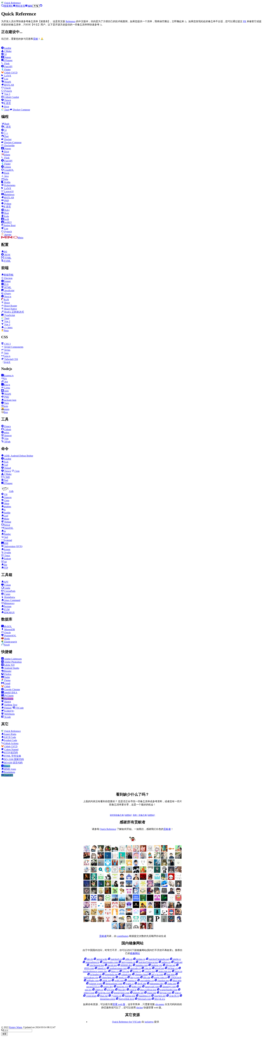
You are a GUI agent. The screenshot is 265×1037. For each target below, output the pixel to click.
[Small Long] (93, 872)
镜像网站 (135, 953)
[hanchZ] (157, 907)
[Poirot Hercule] (150, 921)
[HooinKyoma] (86, 907)
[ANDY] (115, 914)
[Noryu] (178, 921)
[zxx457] (108, 893)
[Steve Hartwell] (122, 850)
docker (139, 1007)
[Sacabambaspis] (122, 921)
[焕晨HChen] (164, 886)
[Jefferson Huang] (115, 850)
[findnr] (115, 872)
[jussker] (93, 879)
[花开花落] (150, 886)
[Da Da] (164, 865)
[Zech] (157, 914)
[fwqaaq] (86, 850)
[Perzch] (164, 921)
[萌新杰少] (164, 858)
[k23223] (178, 850)
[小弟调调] (132, 841)
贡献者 (167, 829)
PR (244, 21)
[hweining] (150, 872)
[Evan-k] (101, 879)
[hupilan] (143, 872)
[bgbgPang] (108, 886)
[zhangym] (108, 850)
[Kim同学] (108, 858)
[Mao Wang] (129, 900)
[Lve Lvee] (101, 865)
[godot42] (150, 879)
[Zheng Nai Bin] (136, 886)
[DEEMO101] (143, 907)
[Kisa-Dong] (157, 900)
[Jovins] (86, 872)
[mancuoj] (136, 865)
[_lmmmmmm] (115, 886)
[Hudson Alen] (136, 893)
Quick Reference (108, 829)
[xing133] (129, 893)
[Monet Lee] (122, 928)
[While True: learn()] (178, 914)
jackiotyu (149, 1021)
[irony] (164, 872)
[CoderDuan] (86, 886)
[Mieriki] (143, 928)
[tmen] (143, 893)
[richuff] (157, 858)
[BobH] (178, 907)
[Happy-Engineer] (86, 921)
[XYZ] (108, 872)
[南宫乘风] (136, 850)
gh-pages (159, 1004)
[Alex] (150, 850)
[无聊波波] (101, 893)
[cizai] (93, 886)
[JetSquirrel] (164, 900)
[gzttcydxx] (129, 879)
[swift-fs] (150, 893)
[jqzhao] (86, 879)
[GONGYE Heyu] (93, 907)
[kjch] (129, 872)
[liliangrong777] (115, 900)
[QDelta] (143, 921)
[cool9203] (178, 879)
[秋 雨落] (115, 858)
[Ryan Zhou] (129, 921)
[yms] (122, 893)
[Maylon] (101, 850)
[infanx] (157, 872)
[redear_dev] (122, 872)
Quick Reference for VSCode (126, 1021)
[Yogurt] (164, 914)
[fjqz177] (164, 879)
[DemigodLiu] (122, 907)
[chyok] (101, 886)
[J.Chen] (171, 872)
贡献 (35, 39)
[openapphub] (178, 893)
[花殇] (122, 914)
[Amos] (143, 865)
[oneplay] (122, 865)
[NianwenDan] (115, 928)
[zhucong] (136, 914)
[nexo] (164, 893)
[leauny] (122, 900)
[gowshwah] (143, 879)
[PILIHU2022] (171, 921)
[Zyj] (122, 886)
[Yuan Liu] (129, 858)
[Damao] (136, 907)
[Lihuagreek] (143, 900)
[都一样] (129, 886)
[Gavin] (157, 879)
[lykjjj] (101, 900)
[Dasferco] (129, 907)
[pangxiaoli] (129, 865)
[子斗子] (86, 893)
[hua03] (136, 872)
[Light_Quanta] (150, 900)
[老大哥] (86, 865)
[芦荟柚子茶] (157, 886)
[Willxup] (136, 858)
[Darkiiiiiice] (101, 858)
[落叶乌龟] (171, 886)
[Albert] (157, 865)
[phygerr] (171, 893)
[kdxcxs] (108, 879)
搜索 (4, 1034)
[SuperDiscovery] (101, 872)
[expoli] (171, 850)
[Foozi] (101, 907)
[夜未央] (93, 893)
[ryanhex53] (115, 865)
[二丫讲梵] (86, 858)
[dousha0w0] (108, 914)
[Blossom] (122, 858)
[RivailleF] (136, 921)
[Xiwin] (115, 921)
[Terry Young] (101, 921)
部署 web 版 (119, 1004)
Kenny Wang (15, 1027)
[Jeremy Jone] (171, 900)
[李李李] (171, 914)
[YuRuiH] (143, 858)
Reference (70, 21)
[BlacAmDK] (93, 914)
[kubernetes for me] (115, 879)
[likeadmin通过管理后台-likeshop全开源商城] (136, 900)
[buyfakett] (178, 858)
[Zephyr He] (150, 914)
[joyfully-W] (178, 872)
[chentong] (164, 907)
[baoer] (164, 850)
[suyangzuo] (157, 893)
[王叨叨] (93, 865)
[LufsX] (157, 850)
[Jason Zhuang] (178, 865)
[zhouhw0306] (115, 893)
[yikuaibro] (143, 914)
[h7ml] (129, 850)
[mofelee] (93, 850)
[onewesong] (86, 900)
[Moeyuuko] (129, 928)
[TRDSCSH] (108, 921)
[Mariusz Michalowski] (150, 928)
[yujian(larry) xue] (122, 879)
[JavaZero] (178, 900)
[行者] (143, 886)
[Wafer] (93, 921)
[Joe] (171, 907)
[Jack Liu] (171, 865)
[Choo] (150, 907)
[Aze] (101, 914)
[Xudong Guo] (136, 879)
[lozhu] (108, 900)
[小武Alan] (108, 865)
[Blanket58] (86, 914)
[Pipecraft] (157, 921)
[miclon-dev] (93, 900)
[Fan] (108, 907)
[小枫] (178, 886)
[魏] (171, 858)
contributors (123, 936)
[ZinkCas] (129, 914)
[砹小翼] (143, 850)
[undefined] (93, 858)
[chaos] (150, 858)
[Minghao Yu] (136, 928)
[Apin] (150, 865)
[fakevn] (171, 879)
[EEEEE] (115, 907)
